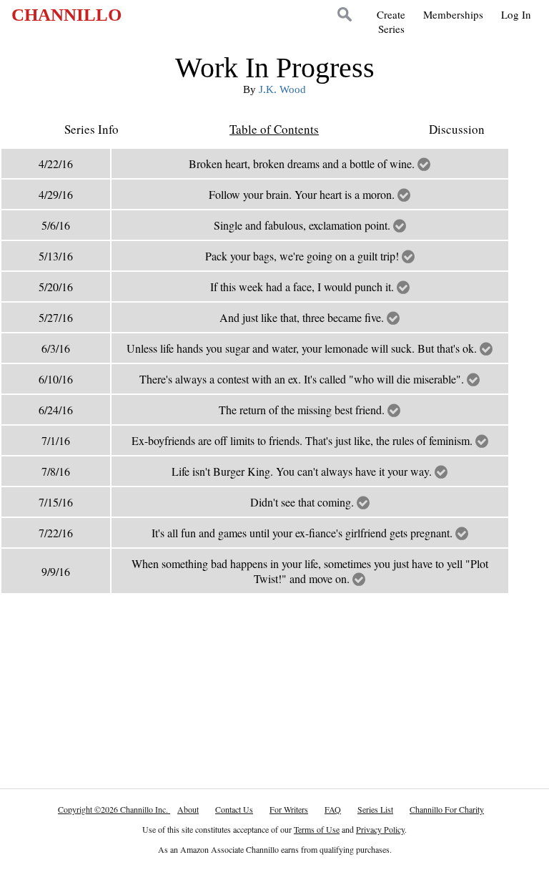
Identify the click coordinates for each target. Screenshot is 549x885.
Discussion (457, 129)
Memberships (453, 14)
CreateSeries (391, 21)
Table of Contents (274, 129)
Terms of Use (317, 829)
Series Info (91, 129)
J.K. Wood (282, 89)
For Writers (288, 809)
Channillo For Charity (447, 809)
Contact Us (234, 809)
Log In (516, 14)
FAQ (333, 809)
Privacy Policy (380, 829)
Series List (375, 809)
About (188, 809)
